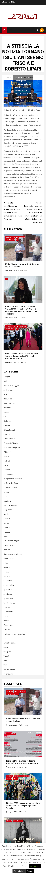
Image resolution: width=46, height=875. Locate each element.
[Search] (37, 30)
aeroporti (7, 376)
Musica (7, 527)
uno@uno (7, 647)
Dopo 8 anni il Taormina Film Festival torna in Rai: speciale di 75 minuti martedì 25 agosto (21, 356)
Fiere (6, 465)
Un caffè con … (10, 643)
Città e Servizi (9, 430)
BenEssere (8, 399)
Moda (6, 514)
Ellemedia (23, 812)
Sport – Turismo (10, 603)
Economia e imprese (12, 447)
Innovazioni (8, 474)
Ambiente (8, 381)
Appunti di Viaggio (11, 385)
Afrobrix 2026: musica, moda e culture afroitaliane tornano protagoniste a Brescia (23, 805)
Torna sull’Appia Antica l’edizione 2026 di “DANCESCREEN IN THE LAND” (23, 762)
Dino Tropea (23, 270)
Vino (5, 660)
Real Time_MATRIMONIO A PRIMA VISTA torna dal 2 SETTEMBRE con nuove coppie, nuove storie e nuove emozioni (21, 310)
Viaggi (6, 656)
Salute (6, 563)
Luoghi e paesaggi (11, 505)
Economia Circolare (11, 443)
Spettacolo (10, 239)
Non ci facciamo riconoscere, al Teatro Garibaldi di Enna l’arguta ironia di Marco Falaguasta (13, 211)
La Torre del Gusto (11, 483)
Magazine (8, 509)
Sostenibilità (9, 585)
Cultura (9, 237)
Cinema (8, 326)
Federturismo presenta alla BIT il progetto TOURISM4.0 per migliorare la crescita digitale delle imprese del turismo (33, 212)
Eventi (6, 456)
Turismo (7, 629)
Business (7, 407)
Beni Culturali (9, 403)
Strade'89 (7, 607)
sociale (6, 572)
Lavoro (6, 492)
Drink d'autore (9, 439)
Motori (6, 523)
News (16, 237)
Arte (5, 394)
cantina (6, 412)
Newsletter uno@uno (12, 540)
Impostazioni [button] (34, 866)
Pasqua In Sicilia (10, 545)
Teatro (6, 616)
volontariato (9, 674)
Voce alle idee (9, 669)
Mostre (7, 518)
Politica (7, 549)
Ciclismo (7, 421)
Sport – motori (9, 598)
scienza (7, 567)
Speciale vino (9, 589)
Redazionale (8, 558)
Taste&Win (8, 611)
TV (22, 41)
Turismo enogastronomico (14, 634)
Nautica (7, 532)
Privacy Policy (18, 871)
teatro (6, 620)
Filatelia (7, 470)
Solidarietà (8, 580)
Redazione (10, 78)
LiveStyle (7, 501)
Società (22, 237)
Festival (23, 326)
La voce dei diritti (10, 487)
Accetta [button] (29, 871)
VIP (5, 665)
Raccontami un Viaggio (13, 554)
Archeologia (8, 390)
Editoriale (7, 452)
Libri (5, 496)
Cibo (6, 416)
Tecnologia (8, 625)
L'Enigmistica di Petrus (13, 478)
